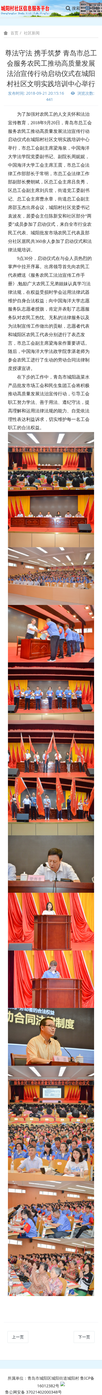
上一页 (18, 1337)
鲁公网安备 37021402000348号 (33, 1392)
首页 (14, 33)
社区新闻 (32, 33)
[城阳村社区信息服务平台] (28, 8)
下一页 (84, 1337)
